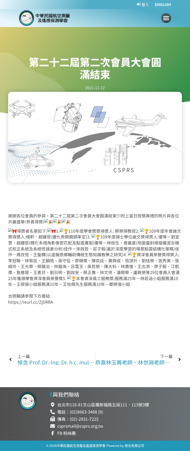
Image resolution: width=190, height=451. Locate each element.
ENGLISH (163, 4)
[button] (166, 18)
